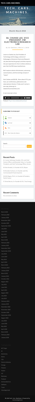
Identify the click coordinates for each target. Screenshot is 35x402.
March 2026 (4, 212)
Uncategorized (5, 390)
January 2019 (5, 304)
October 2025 (5, 223)
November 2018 (5, 309)
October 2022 (5, 279)
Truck (3, 387)
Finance (3, 368)
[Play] (5, 98)
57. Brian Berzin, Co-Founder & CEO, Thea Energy (17, 181)
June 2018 (4, 323)
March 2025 (4, 240)
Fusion (3, 370)
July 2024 (4, 254)
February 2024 (5, 268)
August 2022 (4, 281)
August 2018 (4, 318)
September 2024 (6, 251)
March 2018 (4, 332)
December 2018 (5, 307)
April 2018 (4, 329)
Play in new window (14, 101)
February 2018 (5, 334)
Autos (3, 356)
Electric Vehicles (6, 362)
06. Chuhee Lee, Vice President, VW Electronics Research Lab (17, 41)
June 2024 (4, 256)
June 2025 (4, 231)
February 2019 (5, 301)
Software (3, 384)
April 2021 (4, 290)
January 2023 (5, 276)
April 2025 (4, 237)
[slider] (28, 97)
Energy (3, 365)
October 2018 (5, 312)
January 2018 (5, 337)
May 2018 (4, 326)
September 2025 (6, 226)
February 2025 (5, 243)
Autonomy (4, 354)
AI (1, 351)
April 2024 (4, 262)
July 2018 (4, 321)
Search (5, 143)
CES (2, 359)
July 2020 (4, 296)
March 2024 (4, 265)
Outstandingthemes (17, 400)
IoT (2, 373)
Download (24, 101)
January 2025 (5, 245)
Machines (4, 376)
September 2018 (6, 315)
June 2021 (4, 287)
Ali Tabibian (12, 47)
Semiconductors (6, 382)
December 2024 (5, 248)
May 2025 (4, 234)
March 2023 (4, 273)
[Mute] (25, 98)
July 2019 (4, 298)
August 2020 (4, 293)
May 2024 (4, 259)
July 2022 (4, 284)
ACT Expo (4, 348)
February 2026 (5, 215)
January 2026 (5, 217)
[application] (17, 98)
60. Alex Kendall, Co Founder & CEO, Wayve (15, 167)
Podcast (3, 379)
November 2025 (5, 220)
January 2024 (5, 270)
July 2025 (4, 228)
